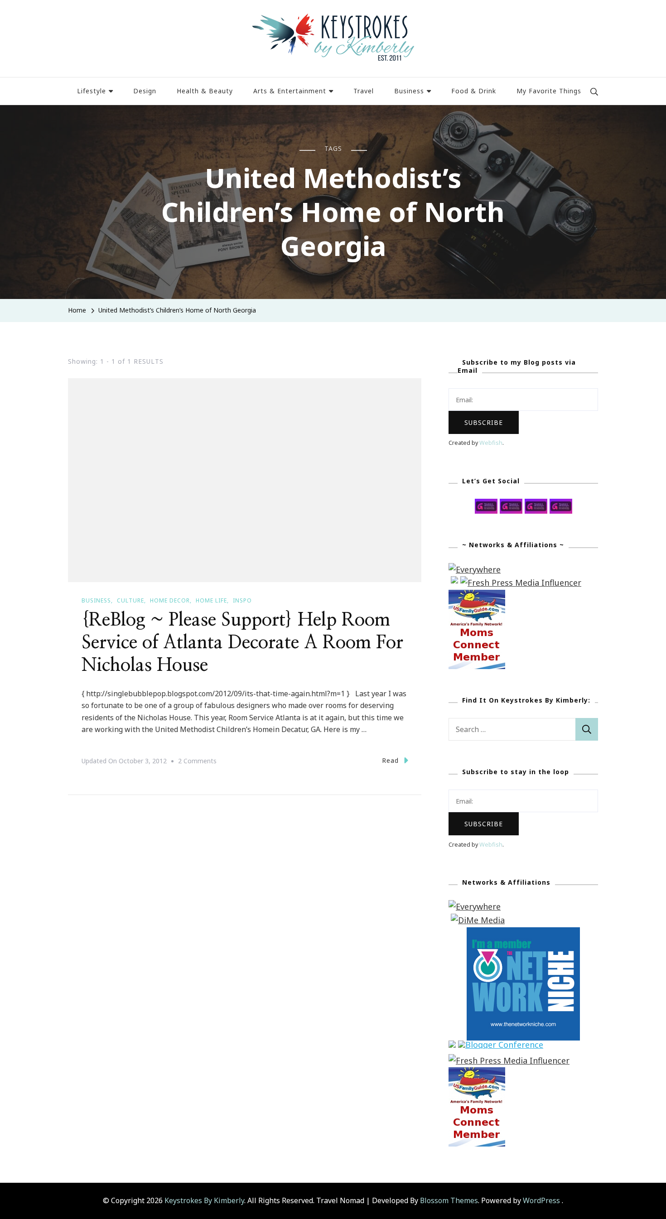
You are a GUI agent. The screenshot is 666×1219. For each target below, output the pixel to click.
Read (390, 760)
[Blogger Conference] (500, 1046)
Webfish (490, 443)
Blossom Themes (449, 1200)
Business (409, 91)
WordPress (541, 1200)
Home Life (211, 600)
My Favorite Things (548, 91)
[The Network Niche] (523, 933)
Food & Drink (473, 91)
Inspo (242, 600)
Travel (363, 91)
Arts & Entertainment (289, 91)
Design (144, 91)
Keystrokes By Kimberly (204, 1200)
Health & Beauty (205, 91)
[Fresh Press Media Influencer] (520, 582)
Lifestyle (91, 91)
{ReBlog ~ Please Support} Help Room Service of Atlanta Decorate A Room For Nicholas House (242, 643)
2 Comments (197, 762)
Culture (130, 600)
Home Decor (170, 600)
